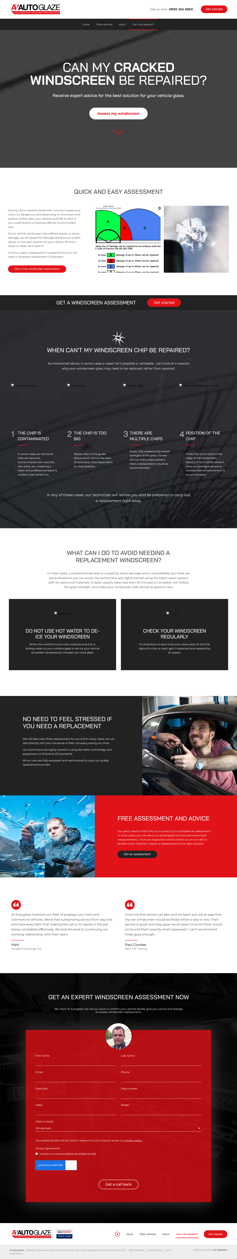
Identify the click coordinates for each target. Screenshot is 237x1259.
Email (39, 1072)
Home (86, 24)
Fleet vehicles (104, 24)
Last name (127, 1055)
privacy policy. (134, 1140)
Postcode (41, 1088)
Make (39, 1105)
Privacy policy (155, 1250)
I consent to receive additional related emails (67, 1153)
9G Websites (220, 1250)
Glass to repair (44, 1121)
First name (42, 1055)
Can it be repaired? (143, 24)
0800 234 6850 (136, 1250)
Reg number (129, 1088)
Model (125, 1105)
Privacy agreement (47, 1148)
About (122, 24)
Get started (215, 1234)
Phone (125, 1072)
